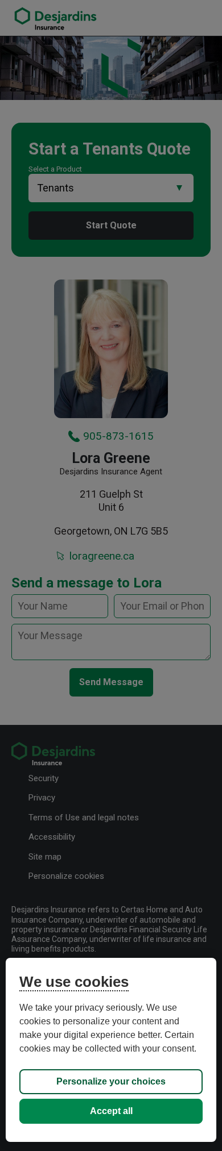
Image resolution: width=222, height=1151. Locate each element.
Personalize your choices (111, 1081)
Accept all (111, 1111)
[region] (111, 1050)
